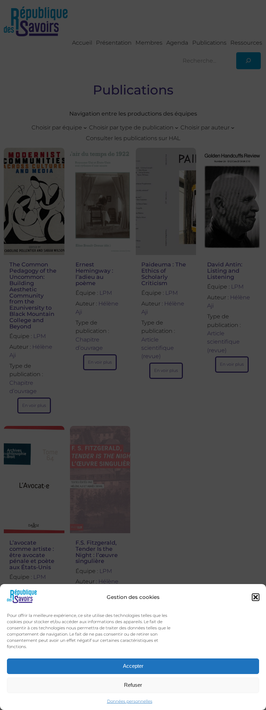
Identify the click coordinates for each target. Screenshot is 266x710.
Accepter (133, 666)
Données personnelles (129, 701)
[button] (255, 597)
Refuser (133, 685)
